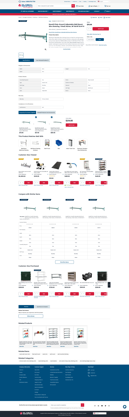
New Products (68, 375)
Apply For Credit (38, 382)
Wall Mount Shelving (43, 17)
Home (20, 17)
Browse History (67, 1)
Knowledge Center (92, 1)
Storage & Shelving (27, 17)
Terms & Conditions (61, 415)
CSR (20, 380)
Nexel (50, 21)
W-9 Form (37, 389)
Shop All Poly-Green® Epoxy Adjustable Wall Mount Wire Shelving (63, 32)
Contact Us (75, 1)
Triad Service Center (54, 380)
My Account (37, 372)
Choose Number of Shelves (41, 276)
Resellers (52, 375)
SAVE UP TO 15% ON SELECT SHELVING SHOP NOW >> (64, 14)
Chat (80, 1)
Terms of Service (79, 408)
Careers (20, 372)
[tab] (26, 60)
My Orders (37, 375)
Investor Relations (23, 377)
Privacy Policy (71, 408)
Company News (22, 375)
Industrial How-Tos (69, 380)
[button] (103, 1)
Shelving (35, 17)
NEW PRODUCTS (70, 11)
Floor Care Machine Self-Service (41, 397)
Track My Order (38, 377)
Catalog (84, 1)
